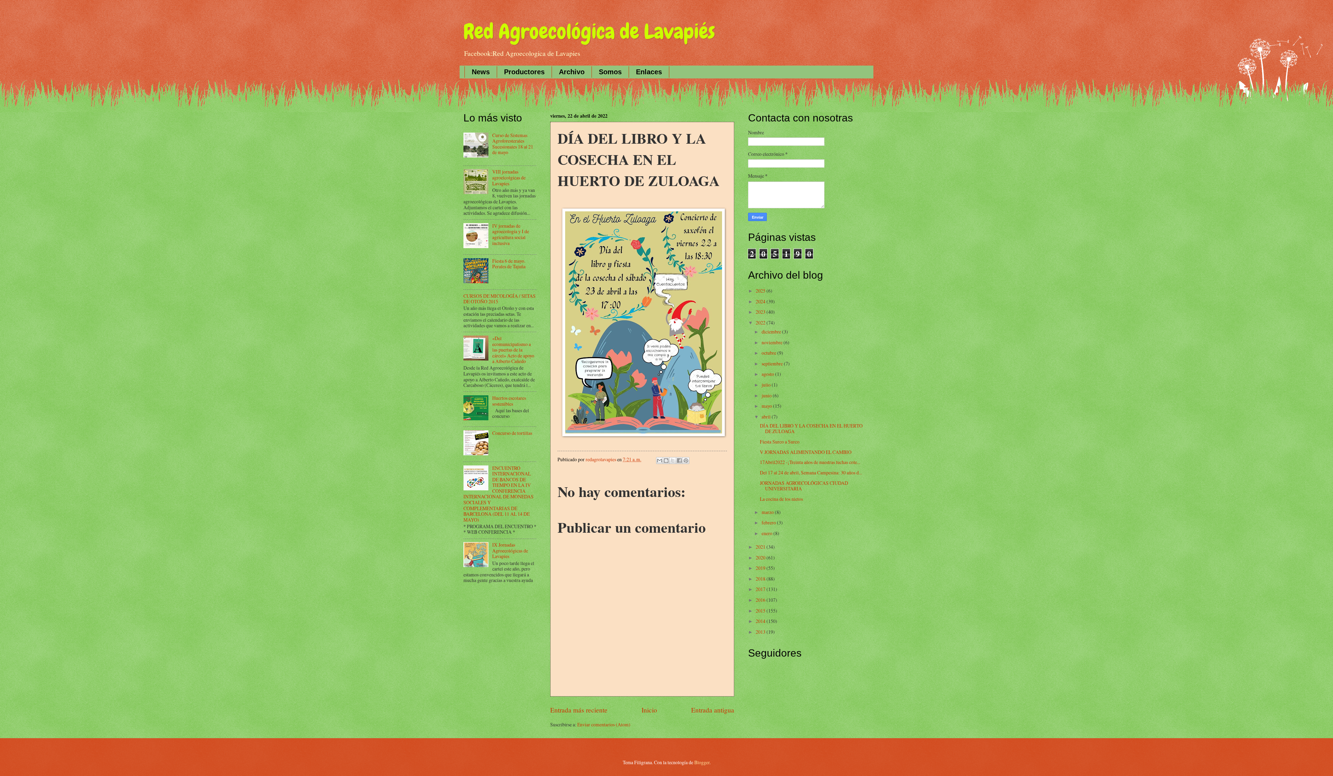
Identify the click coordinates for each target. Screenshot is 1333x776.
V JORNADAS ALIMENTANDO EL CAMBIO (806, 452)
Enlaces (649, 72)
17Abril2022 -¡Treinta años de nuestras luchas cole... (810, 462)
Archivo (572, 72)
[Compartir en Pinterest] (685, 460)
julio (767, 384)
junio (767, 395)
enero (767, 533)
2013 (761, 632)
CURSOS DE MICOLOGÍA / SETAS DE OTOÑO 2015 (499, 299)
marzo (768, 512)
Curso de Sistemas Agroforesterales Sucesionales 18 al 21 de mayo (512, 144)
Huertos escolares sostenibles (509, 401)
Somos (610, 72)
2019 (761, 568)
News (481, 72)
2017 (761, 589)
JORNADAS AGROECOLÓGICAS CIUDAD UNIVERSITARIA (804, 486)
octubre (769, 352)
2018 (761, 578)
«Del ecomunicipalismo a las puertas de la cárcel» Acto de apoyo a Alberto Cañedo (513, 349)
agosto (768, 374)
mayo (767, 406)
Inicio (649, 710)
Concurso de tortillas (512, 433)
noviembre (772, 342)
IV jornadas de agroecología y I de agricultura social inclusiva (510, 234)
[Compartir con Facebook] (679, 460)
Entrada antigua (712, 710)
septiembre (773, 363)
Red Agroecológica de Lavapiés (589, 31)
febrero (769, 522)
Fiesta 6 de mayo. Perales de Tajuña (509, 264)
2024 (761, 301)
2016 (761, 600)
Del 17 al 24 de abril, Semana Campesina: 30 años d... (811, 472)
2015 (761, 610)
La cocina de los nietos (781, 499)
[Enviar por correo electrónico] (659, 460)
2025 (761, 290)
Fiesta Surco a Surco (779, 441)
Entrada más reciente (578, 710)
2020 (761, 557)
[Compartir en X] (672, 460)
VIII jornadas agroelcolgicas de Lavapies (509, 177)
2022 (761, 322)
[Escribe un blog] (666, 460)
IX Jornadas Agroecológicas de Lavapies (510, 550)
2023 (761, 312)
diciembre (772, 331)
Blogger (702, 762)
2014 (761, 621)
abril (767, 416)
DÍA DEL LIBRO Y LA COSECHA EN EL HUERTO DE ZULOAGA (811, 428)
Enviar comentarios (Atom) (603, 724)
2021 (761, 546)
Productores (524, 72)
